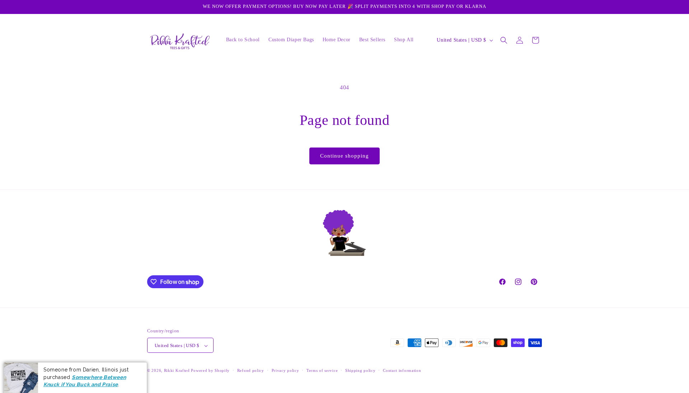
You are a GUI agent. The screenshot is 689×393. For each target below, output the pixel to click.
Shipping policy (360, 370)
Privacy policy (285, 370)
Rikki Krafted (177, 371)
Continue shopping (344, 156)
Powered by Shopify (210, 371)
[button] (504, 40)
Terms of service (322, 370)
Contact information (402, 370)
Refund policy (250, 370)
